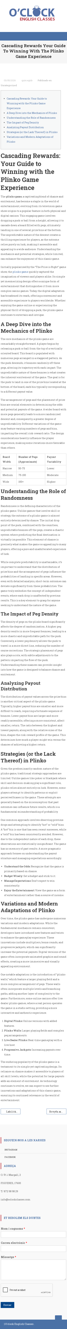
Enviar (7, 1305)
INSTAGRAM (10, 1149)
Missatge (8, 1257)
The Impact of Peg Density (23, 122)
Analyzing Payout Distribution (25, 127)
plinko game (20, 271)
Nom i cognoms (13, 1228)
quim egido (27, 80)
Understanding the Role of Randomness (31, 117)
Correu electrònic (14, 1243)
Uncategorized (9, 85)
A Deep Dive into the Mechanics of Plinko (32, 113)
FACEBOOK (10, 1157)
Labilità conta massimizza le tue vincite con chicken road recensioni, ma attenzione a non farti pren (13, 1111)
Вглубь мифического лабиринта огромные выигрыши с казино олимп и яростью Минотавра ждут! (57, 1111)
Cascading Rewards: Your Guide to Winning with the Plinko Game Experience (27, 103)
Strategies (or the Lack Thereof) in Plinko (32, 132)
